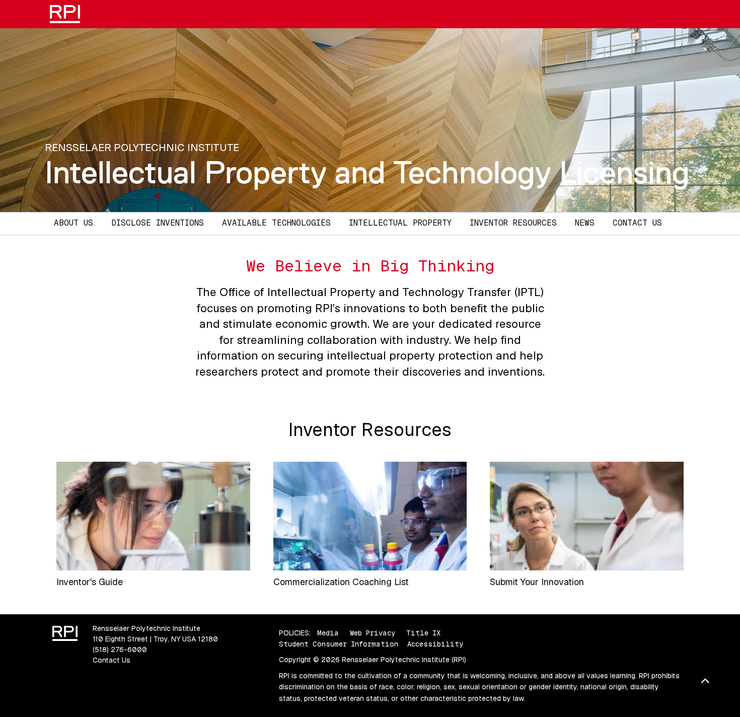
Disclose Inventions (157, 223)
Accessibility (435, 644)
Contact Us (637, 223)
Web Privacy (372, 632)
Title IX (423, 632)
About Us (73, 223)
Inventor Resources (513, 223)
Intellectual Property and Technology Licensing (367, 172)
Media (328, 632)
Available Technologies (276, 223)
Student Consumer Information (338, 644)
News (585, 223)
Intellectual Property (400, 223)
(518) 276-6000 (120, 649)
